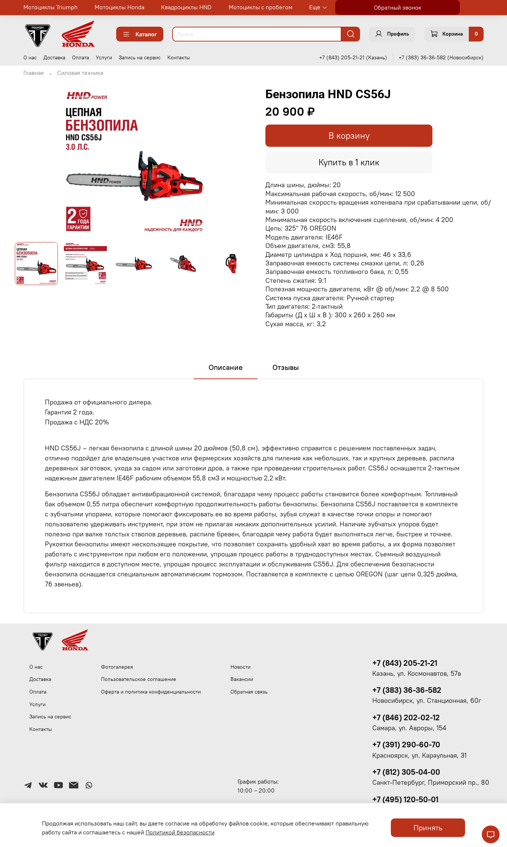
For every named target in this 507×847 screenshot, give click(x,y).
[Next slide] (242, 162)
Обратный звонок (397, 7)
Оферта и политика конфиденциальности (151, 691)
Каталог (146, 34)
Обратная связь (249, 691)
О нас (30, 57)
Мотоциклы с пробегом (260, 7)
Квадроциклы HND (186, 7)
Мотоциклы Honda (119, 7)
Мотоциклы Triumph (50, 7)
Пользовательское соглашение (138, 679)
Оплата (80, 57)
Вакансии (241, 679)
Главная (33, 72)
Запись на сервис (140, 57)
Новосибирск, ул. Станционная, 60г (426, 701)
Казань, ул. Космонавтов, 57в (416, 673)
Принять (427, 827)
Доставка (54, 57)
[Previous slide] (27, 162)
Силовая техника (80, 72)
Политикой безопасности (180, 832)
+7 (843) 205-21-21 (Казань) (353, 57)
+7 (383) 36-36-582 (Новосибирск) (441, 57)
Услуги (104, 57)
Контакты (178, 57)
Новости (240, 667)
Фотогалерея (117, 667)
